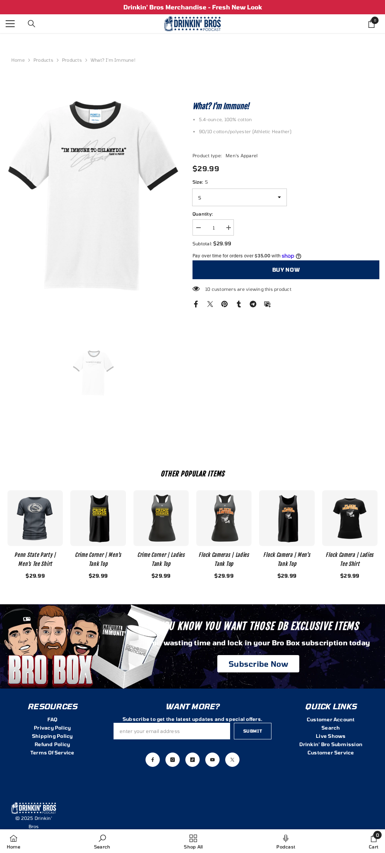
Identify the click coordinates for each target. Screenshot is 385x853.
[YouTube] (212, 760)
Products (43, 59)
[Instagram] (172, 760)
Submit (252, 730)
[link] (102, 841)
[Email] (267, 303)
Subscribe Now (258, 663)
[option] (192, 7)
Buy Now (286, 269)
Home (18, 59)
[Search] (31, 23)
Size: (200, 181)
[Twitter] (210, 303)
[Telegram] (253, 303)
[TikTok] (192, 760)
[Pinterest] (224, 303)
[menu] (10, 23)
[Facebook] (195, 303)
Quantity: (202, 213)
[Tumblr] (238, 303)
